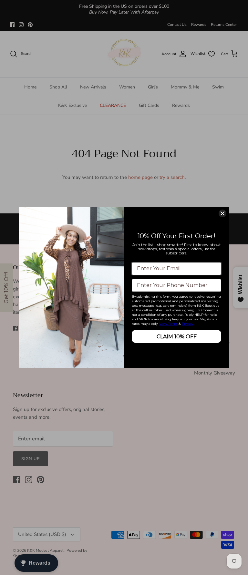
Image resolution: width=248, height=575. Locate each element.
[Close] (222, 213)
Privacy (187, 324)
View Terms (168, 324)
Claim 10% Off (177, 337)
